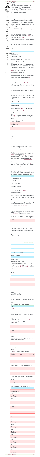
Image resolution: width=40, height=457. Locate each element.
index (33, 1)
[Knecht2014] (28, 143)
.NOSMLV (7, 50)
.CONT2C (7, 61)
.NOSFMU (8, 22)
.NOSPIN (7, 21)
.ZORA (7, 32)
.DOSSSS (7, 16)
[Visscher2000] (24, 41)
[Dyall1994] (21, 108)
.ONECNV (7, 52)
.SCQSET (7, 63)
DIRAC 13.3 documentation (13, 1)
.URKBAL (7, 18)
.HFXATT (7, 46)
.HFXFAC (7, 45)
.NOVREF (7, 66)
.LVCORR (7, 17)
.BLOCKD (7, 64)
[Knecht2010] (24, 143)
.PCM (7, 40)
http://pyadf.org (18, 232)
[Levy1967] (24, 190)
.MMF (7, 68)
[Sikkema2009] (13, 154)
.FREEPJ (7, 25)
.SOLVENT (8, 41)
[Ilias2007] (29, 35)
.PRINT (7, 13)
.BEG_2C (7, 57)
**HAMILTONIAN (7, 11)
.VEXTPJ (7, 26)
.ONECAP (7, 51)
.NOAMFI (7, 58)
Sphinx (32, 455)
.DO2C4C (7, 59)
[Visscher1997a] (26, 82)
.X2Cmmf (7, 29)
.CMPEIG (7, 56)
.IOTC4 (7, 55)
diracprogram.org (8, 1)
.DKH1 (7, 33)
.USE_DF (7, 60)
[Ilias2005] (30, 163)
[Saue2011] (23, 37)
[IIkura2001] (21, 265)
